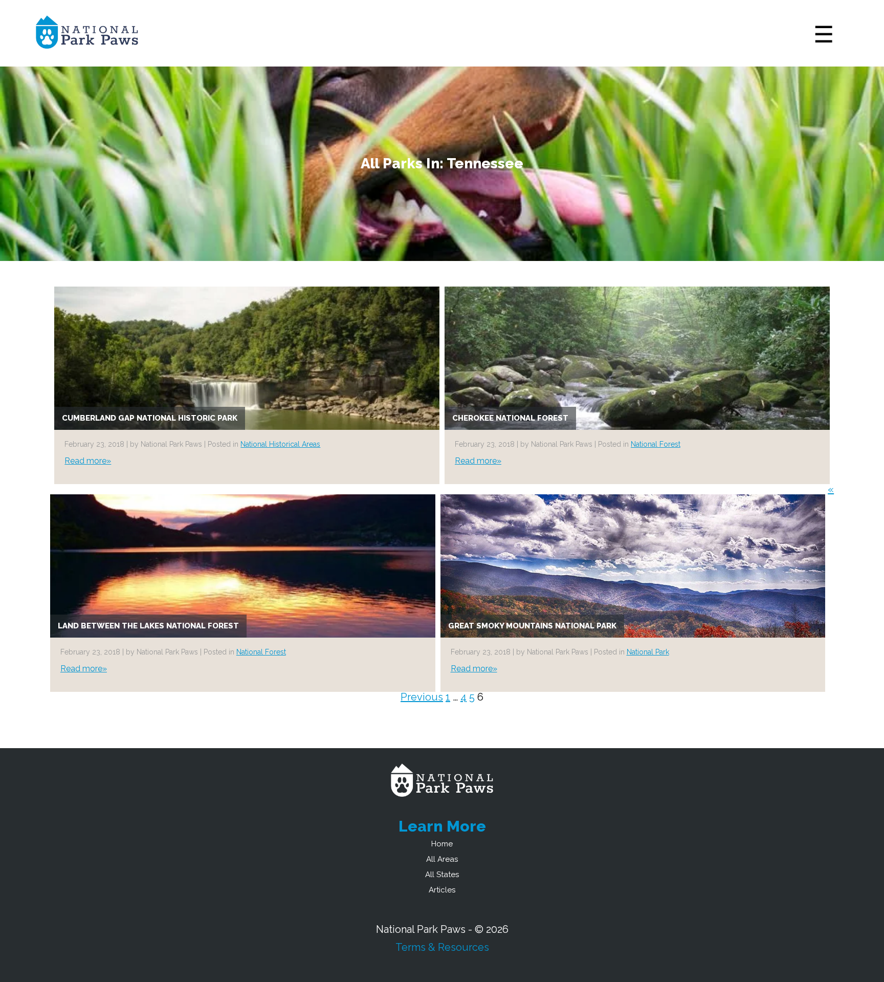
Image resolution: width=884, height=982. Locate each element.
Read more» (87, 461)
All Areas (442, 859)
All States (442, 874)
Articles (442, 889)
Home (442, 843)
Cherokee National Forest (510, 418)
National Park (648, 652)
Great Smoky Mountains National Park (532, 625)
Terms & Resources (442, 947)
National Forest (655, 444)
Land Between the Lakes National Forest (148, 625)
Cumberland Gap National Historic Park (149, 418)
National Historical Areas (280, 444)
